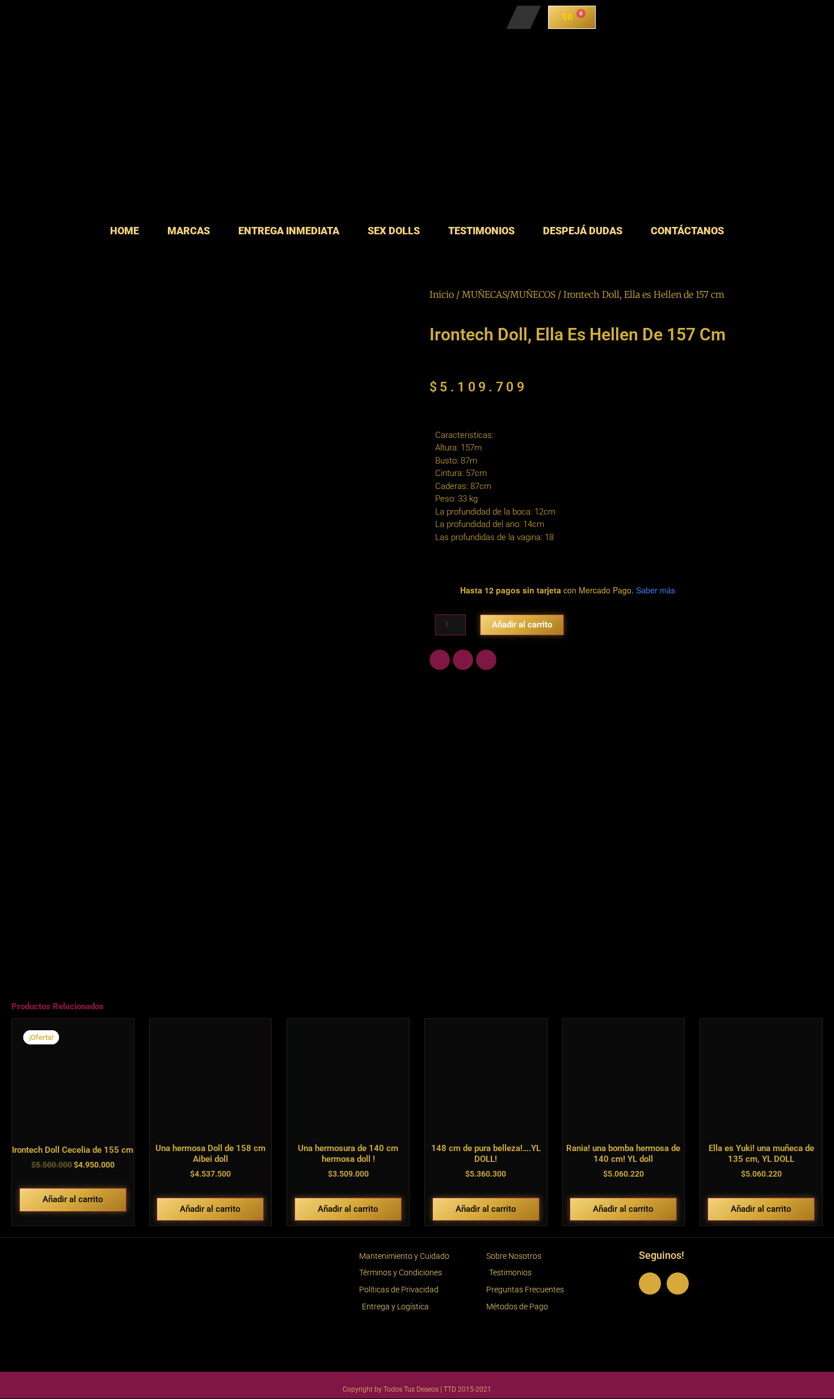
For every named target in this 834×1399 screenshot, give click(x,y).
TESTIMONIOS (481, 231)
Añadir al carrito (522, 625)
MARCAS (188, 231)
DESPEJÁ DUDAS (582, 231)
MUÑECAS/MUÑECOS (508, 294)
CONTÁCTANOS (687, 231)
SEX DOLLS (394, 231)
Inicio (441, 294)
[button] (439, 660)
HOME (124, 231)
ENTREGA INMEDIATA (288, 231)
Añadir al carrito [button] (73, 1199)
